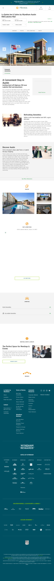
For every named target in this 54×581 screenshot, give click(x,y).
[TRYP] (31, 465)
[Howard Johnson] (14, 478)
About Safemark (20, 401)
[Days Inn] (14, 465)
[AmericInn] (23, 478)
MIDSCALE (22, 460)
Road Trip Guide (8, 399)
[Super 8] (14, 469)
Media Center (31, 397)
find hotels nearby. (37, 22)
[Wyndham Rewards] (27, 447)
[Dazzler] (31, 474)
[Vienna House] (31, 478)
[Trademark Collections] (39, 469)
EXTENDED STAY (6, 461)
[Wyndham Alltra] (31, 483)
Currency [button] (49, 18)
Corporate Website (33, 394)
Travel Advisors (20, 433)
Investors (30, 403)
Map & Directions (31, 30)
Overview (14, 30)
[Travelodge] (14, 483)
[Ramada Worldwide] (23, 488)
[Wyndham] (39, 465)
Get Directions (27, 278)
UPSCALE (39, 460)
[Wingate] (23, 469)
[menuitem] (3, 8)
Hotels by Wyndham (27, 454)
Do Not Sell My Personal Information (19, 408)
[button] (11, 2)
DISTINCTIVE (47, 460)
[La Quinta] (23, 465)
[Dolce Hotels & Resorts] (47, 469)
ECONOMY (14, 460)
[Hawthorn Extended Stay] (6, 467)
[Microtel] (14, 474)
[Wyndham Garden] (23, 474)
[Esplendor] (31, 469)
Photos (22, 30)
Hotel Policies (41, 92)
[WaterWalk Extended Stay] (6, 471)
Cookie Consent (20, 404)
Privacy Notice (19, 397)
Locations (6, 397)
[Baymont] (23, 483)
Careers (30, 405)
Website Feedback (45, 394)
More (39, 30)
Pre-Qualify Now (31, 3)
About (5, 394)
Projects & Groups (20, 427)
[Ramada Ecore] (23, 492)
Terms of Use (19, 399)
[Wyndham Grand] (47, 474)
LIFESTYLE (31, 460)
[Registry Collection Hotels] (47, 465)
